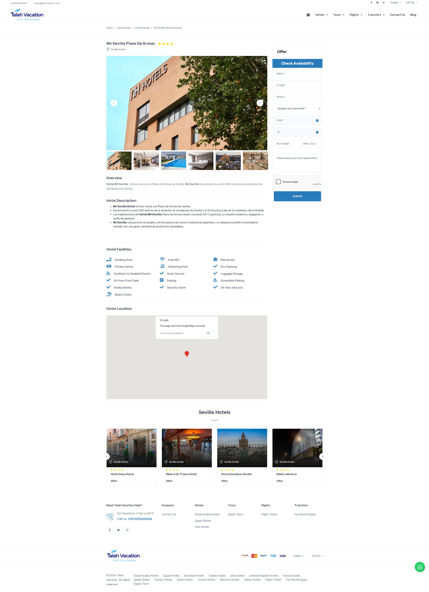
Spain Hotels (142, 579)
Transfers (374, 14)
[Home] (309, 15)
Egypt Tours (235, 514)
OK (208, 333)
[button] (396, 2)
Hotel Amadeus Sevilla (236, 474)
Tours (337, 14)
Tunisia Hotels (206, 579)
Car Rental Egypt (305, 514)
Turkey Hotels (217, 575)
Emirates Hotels (194, 575)
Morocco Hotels (229, 579)
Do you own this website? (171, 333)
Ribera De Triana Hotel (181, 474)
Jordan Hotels (163, 579)
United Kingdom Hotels (263, 575)
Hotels (320, 14)
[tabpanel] (131, 457)
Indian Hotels (252, 579)
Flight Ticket (269, 514)
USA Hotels (202, 527)
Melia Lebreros (287, 474)
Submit (297, 196)
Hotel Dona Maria (122, 474)
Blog (413, 14)
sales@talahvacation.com (47, 3)
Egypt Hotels (203, 520)
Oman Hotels (185, 579)
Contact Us (397, 14)
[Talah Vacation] (28, 15)
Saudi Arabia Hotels (207, 514)
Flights (354, 14)
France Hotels (291, 575)
